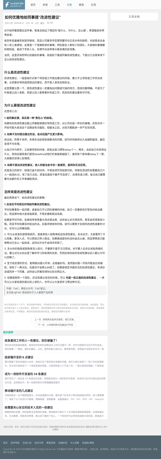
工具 (57, 4)
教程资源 (51, 442)
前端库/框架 (88, 442)
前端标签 (62, 442)
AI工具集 (74, 442)
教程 (81, 4)
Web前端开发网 (28, 449)
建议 (42, 23)
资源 (45, 4)
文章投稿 (134, 16)
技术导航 (15, 442)
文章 (69, 4)
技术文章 (39, 442)
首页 (33, 4)
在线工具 (27, 442)
